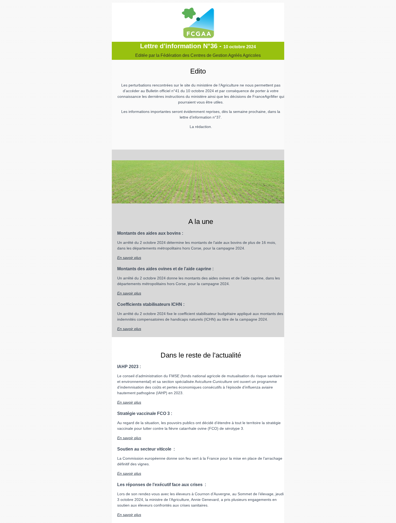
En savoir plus (129, 257)
